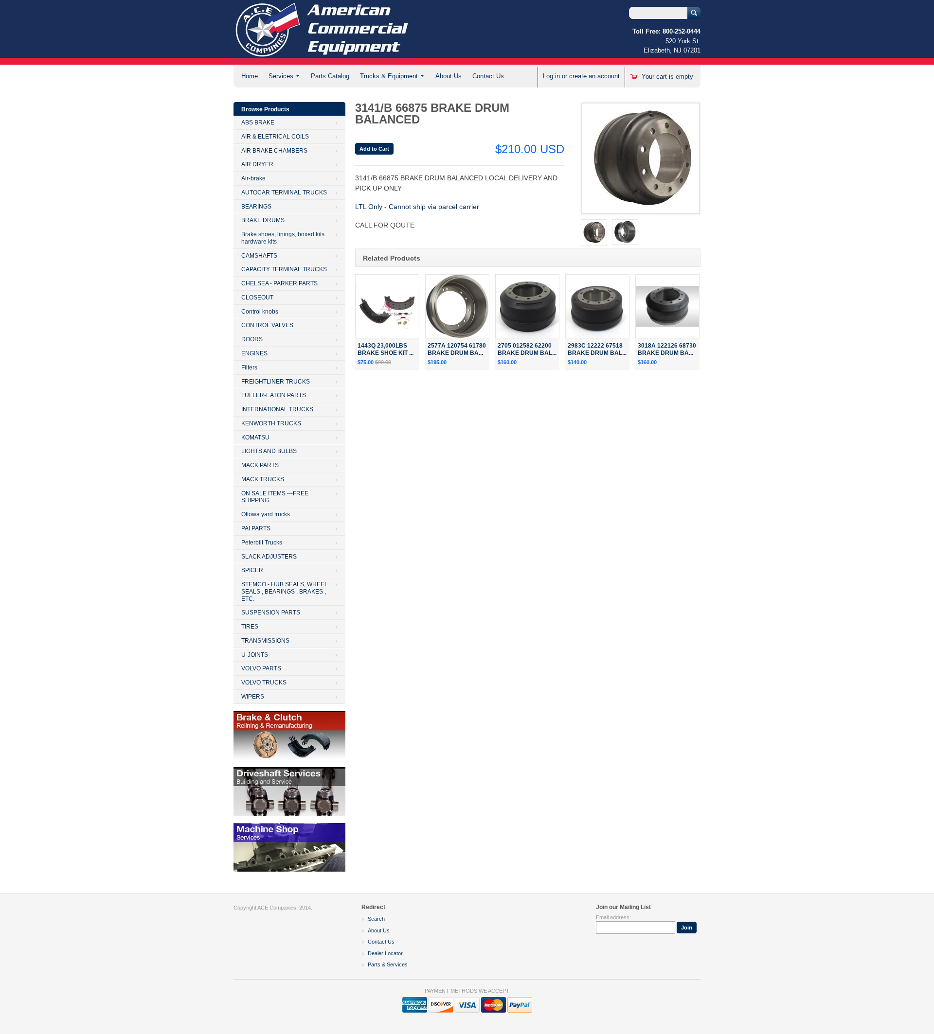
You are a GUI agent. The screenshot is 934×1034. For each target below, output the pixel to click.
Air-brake (253, 178)
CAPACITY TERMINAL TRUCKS (284, 269)
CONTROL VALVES (267, 325)
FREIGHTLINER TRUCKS (275, 381)
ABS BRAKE (257, 122)
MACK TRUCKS (262, 479)
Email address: (613, 917)
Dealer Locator (385, 953)
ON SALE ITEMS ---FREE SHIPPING (274, 497)
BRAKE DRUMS (263, 220)
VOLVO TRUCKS (264, 682)
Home (249, 76)
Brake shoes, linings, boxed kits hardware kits (282, 238)
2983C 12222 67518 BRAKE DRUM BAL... (597, 349)
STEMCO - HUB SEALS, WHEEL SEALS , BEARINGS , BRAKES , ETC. (284, 591)
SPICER (252, 570)
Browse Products (265, 109)
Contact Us (488, 76)
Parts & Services (388, 964)
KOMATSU (255, 437)
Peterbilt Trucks (261, 542)
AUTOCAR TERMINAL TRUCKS (284, 192)
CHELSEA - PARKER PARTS (279, 283)
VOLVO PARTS (261, 668)
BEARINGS (256, 206)
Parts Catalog (330, 76)
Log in (551, 76)
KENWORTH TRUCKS (271, 423)
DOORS (252, 339)
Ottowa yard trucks (265, 514)
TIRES (249, 626)
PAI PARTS (255, 528)
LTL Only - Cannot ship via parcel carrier (417, 206)
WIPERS (252, 696)
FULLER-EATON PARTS (273, 395)
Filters (249, 367)
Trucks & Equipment (389, 76)
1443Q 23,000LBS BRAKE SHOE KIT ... (385, 349)
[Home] (323, 60)
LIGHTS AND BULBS (269, 451)
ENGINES (254, 353)
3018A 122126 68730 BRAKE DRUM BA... (667, 349)
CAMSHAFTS (259, 255)
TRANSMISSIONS (265, 640)
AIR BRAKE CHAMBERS (274, 150)
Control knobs (259, 311)
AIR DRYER (257, 164)
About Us (448, 76)
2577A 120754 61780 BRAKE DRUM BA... (457, 349)
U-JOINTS (254, 654)
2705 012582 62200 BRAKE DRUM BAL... (527, 349)
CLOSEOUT (257, 297)
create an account (594, 76)
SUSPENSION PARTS (270, 612)
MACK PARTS (260, 465)
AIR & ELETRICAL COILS (275, 136)
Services (281, 76)
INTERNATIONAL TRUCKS (277, 409)
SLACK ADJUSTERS (269, 556)
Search (376, 919)
